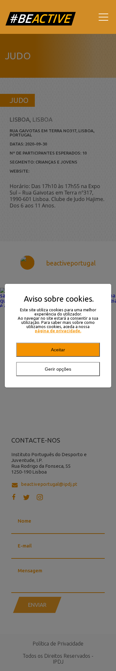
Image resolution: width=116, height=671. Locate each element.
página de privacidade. (58, 331)
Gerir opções (58, 369)
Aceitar (58, 349)
